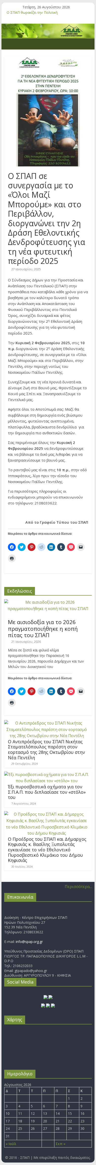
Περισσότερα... (78, 886)
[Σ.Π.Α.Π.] (9, 44)
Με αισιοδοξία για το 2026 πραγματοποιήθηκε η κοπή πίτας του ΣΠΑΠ (43, 628)
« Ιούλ (11, 1143)
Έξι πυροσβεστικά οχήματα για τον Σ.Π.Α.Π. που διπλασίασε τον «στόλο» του (47, 792)
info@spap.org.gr (29, 941)
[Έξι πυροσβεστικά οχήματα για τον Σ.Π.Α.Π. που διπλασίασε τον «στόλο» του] (46, 774)
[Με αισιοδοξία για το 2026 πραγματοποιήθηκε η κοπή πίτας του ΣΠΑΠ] (48, 602)
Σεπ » (60, 1143)
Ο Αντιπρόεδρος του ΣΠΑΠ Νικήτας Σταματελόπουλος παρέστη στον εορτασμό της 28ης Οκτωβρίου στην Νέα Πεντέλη (46, 749)
